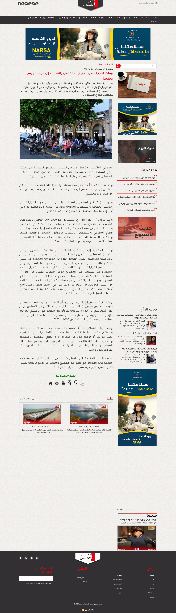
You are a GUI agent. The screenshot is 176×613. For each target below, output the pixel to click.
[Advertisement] (84, 306)
